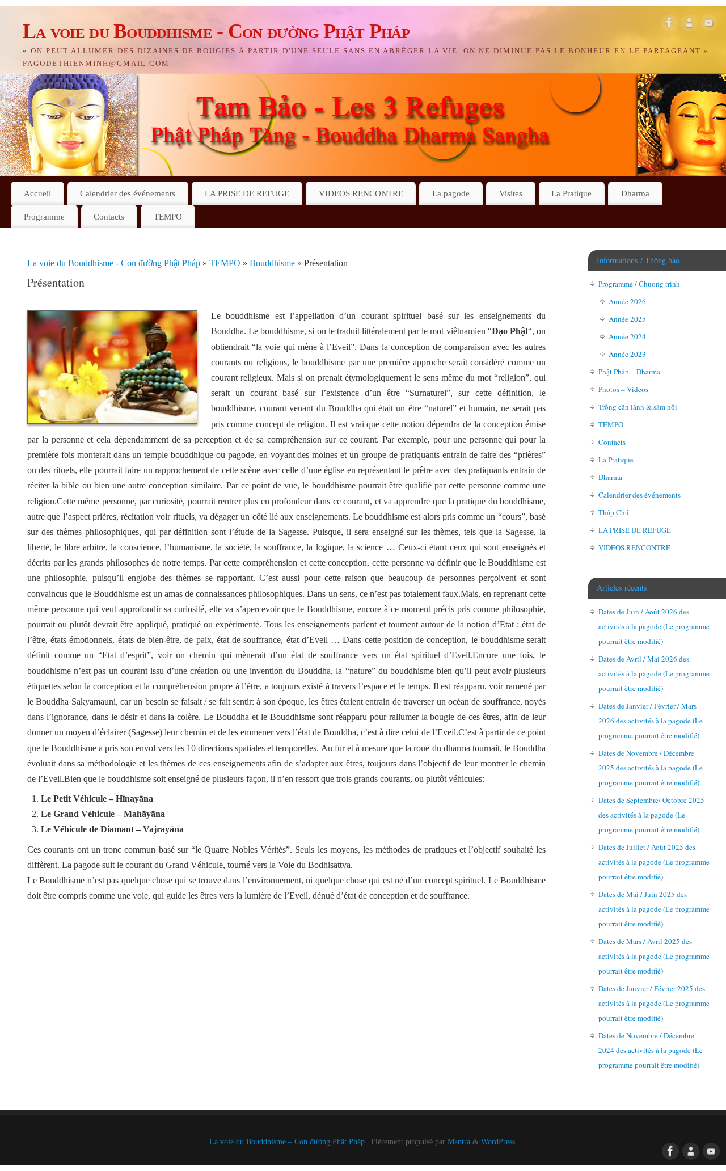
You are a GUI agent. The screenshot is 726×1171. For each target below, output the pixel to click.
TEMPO (168, 216)
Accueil (37, 193)
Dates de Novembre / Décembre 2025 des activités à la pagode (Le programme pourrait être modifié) (650, 767)
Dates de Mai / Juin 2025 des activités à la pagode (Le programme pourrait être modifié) (654, 909)
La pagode (451, 193)
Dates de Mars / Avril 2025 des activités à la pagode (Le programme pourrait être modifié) (654, 956)
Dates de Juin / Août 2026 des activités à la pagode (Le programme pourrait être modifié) (654, 626)
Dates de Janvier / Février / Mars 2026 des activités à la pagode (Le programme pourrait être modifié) (650, 720)
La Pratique (571, 193)
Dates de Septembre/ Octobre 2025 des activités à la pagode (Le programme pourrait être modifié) (651, 815)
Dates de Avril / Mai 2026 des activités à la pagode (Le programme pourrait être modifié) (654, 673)
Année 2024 (627, 336)
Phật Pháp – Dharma (629, 372)
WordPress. (499, 1141)
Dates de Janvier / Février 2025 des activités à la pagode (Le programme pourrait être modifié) (654, 1003)
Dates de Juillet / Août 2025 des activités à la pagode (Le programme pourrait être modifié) (654, 862)
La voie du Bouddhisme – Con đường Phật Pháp (287, 1141)
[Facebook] (669, 25)
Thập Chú (613, 512)
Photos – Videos (623, 389)
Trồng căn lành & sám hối (637, 407)
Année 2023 (627, 354)
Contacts (109, 216)
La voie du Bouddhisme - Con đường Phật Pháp (216, 31)
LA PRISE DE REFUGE (247, 193)
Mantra (459, 1141)
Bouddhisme (273, 263)
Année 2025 (627, 319)
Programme (44, 216)
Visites (510, 193)
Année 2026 (627, 301)
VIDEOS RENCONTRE (361, 193)
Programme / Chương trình (639, 284)
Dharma (635, 193)
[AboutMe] (689, 25)
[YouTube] (708, 25)
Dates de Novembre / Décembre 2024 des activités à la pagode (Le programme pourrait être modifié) (650, 1050)
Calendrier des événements (127, 193)
